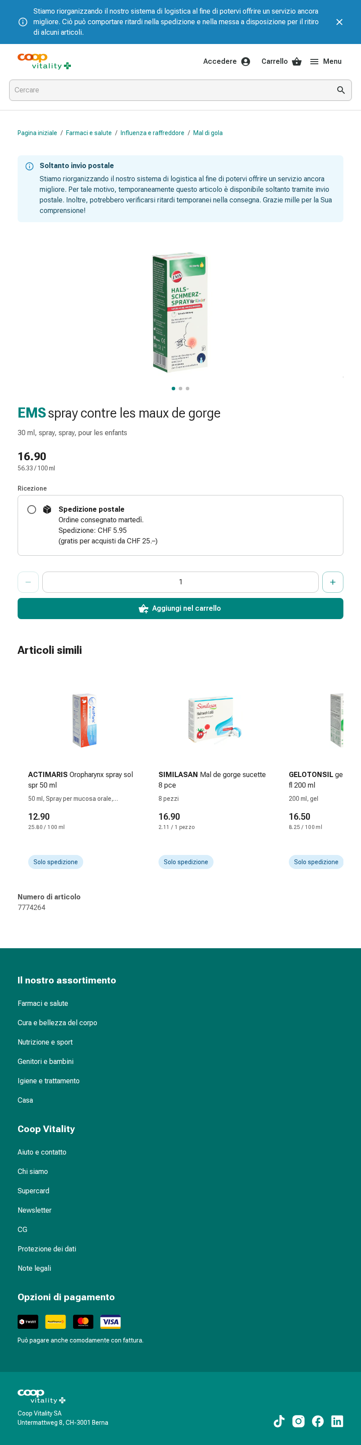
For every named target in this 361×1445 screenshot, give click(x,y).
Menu (332, 61)
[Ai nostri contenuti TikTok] (279, 1421)
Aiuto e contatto (42, 1152)
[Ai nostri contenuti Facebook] (318, 1421)
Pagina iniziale (37, 132)
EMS (32, 412)
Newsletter (35, 1210)
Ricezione (32, 488)
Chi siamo (33, 1171)
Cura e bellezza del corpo (57, 1023)
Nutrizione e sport (45, 1042)
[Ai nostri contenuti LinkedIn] (337, 1421)
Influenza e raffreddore (152, 132)
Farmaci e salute (89, 132)
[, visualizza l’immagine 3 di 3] (187, 388)
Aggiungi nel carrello (186, 608)
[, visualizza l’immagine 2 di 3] (180, 388)
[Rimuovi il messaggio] (339, 22)
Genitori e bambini (46, 1061)
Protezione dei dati (47, 1249)
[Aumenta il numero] (332, 582)
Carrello (275, 61)
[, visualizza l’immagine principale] (173, 388)
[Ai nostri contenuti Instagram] (298, 1421)
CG (22, 1229)
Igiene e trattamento (49, 1081)
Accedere (220, 61)
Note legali (34, 1268)
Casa (25, 1100)
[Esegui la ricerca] (341, 90)
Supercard (33, 1191)
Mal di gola (208, 132)
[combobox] (168, 90)
